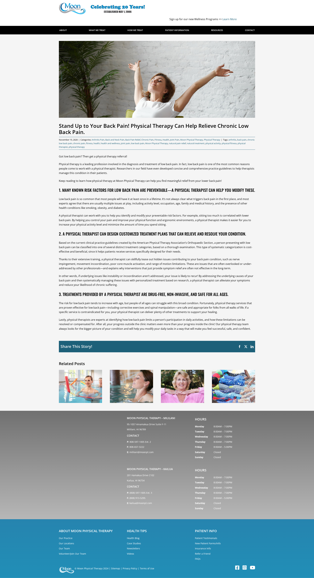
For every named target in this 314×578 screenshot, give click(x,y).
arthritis (232, 139)
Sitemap (115, 568)
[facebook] (237, 567)
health (97, 143)
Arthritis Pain (98, 139)
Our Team (64, 548)
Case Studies (134, 543)
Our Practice (65, 538)
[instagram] (245, 567)
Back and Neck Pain (114, 139)
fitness (89, 143)
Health (166, 139)
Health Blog (133, 538)
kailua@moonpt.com (141, 503)
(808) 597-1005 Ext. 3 (141, 492)
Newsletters (133, 548)
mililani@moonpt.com (142, 452)
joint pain (125, 143)
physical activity (213, 143)
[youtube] (252, 567)
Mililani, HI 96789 (136, 429)
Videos (130, 553)
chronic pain (79, 143)
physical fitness (229, 143)
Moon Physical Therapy (191, 139)
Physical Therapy (212, 139)
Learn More (229, 19)
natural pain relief (177, 143)
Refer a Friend (202, 553)
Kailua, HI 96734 (136, 480)
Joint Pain (174, 139)
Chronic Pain (147, 139)
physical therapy (77, 146)
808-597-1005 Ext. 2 (140, 441)
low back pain (137, 143)
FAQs (198, 558)
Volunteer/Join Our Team (72, 553)
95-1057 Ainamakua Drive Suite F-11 (146, 424)
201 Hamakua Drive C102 (140, 475)
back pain (241, 139)
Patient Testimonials (206, 538)
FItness (158, 139)
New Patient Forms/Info (208, 543)
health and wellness (110, 143)
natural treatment (195, 143)
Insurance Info (203, 548)
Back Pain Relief (132, 139)
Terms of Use (147, 568)
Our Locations (66, 543)
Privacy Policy (130, 568)
